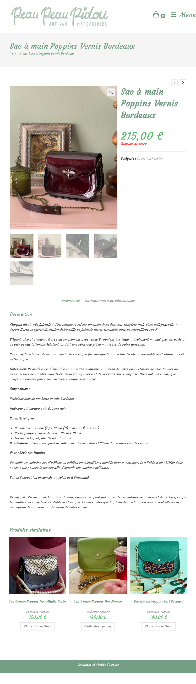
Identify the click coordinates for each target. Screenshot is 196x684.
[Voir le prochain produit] (183, 82)
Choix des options (37, 626)
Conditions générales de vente (98, 664)
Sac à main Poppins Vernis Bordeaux (48, 54)
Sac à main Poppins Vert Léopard (158, 601)
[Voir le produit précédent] (174, 82)
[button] (111, 92)
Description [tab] (70, 301)
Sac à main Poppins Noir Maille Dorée (37, 601)
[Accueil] (11, 54)
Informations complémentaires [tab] (109, 301)
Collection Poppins (150, 159)
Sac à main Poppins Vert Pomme (98, 601)
